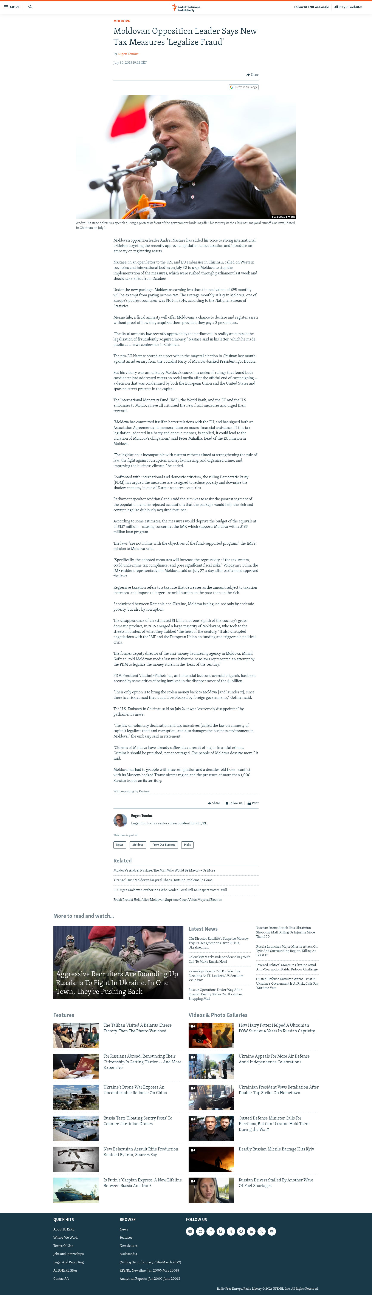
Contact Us (61, 1279)
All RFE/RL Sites (65, 1270)
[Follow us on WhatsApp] (261, 1231)
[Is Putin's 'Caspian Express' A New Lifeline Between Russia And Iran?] (76, 1190)
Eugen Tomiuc (128, 54)
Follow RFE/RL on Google (311, 7)
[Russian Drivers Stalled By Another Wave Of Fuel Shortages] (211, 1190)
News (124, 1229)
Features (126, 1238)
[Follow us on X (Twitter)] (231, 1231)
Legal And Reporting (68, 1262)
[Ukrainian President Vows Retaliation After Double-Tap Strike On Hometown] (211, 1097)
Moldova (121, 21)
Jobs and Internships (68, 1254)
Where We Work (65, 1238)
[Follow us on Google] (221, 1231)
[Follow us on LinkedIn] (251, 1231)
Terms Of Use (63, 1246)
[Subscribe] (272, 1231)
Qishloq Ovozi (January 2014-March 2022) (150, 1262)
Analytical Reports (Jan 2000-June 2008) (150, 1279)
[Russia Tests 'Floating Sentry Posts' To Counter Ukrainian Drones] (76, 1128)
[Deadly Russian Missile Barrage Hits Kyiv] (211, 1159)
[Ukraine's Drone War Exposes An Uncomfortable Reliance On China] (76, 1097)
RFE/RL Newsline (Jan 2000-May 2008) (149, 1270)
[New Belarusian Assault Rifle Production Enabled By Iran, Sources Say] (76, 1159)
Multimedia (128, 1254)
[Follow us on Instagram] (210, 1231)
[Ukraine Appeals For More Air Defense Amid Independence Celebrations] (211, 1066)
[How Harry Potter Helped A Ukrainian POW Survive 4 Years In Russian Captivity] (211, 1035)
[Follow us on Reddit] (200, 1231)
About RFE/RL (63, 1229)
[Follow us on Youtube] (190, 1231)
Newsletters (129, 1246)
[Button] (252, 75)
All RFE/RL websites (348, 7)
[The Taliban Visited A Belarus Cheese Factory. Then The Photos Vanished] (76, 1035)
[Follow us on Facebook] (241, 1231)
